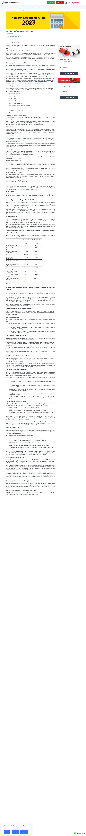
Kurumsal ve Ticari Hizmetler (77, 6)
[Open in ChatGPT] (16, 43)
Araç (16, 10)
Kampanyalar (12, 6)
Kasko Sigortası (31, 6)
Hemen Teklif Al (69, 73)
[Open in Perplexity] (18, 43)
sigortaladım (8, 10)
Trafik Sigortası (21, 6)
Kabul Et (24, 832)
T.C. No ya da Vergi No (66, 61)
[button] (79, 833)
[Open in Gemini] (20, 43)
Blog (13, 10)
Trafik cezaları (9, 129)
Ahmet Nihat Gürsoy (14, 36)
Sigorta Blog (63, 6)
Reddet (15, 832)
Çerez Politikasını (13, 829)
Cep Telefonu (63, 67)
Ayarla (7, 832)
